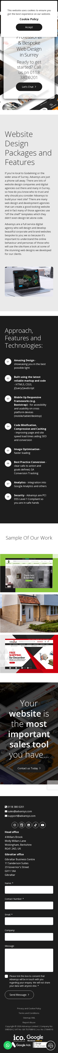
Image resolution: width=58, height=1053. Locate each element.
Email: (9, 914)
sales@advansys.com (19, 811)
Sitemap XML (29, 1017)
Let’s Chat (27, 87)
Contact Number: (14, 898)
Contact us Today (28, 768)
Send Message (18, 994)
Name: (9, 883)
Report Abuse (29, 1022)
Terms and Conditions (29, 1013)
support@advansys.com (21, 816)
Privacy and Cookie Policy (29, 1008)
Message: (9, 945)
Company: (10, 930)
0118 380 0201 (30, 74)
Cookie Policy (29, 19)
